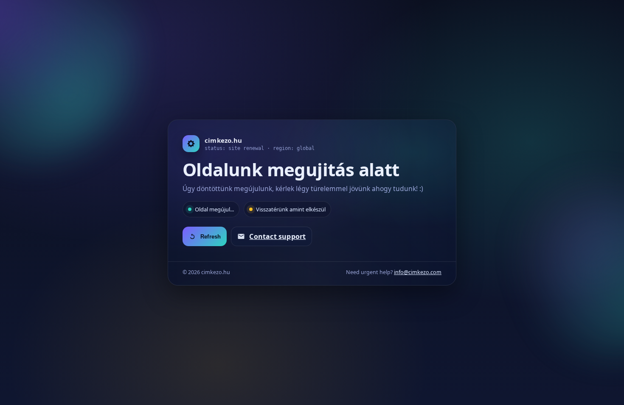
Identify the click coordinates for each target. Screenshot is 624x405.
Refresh (210, 236)
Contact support (277, 236)
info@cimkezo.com (417, 272)
